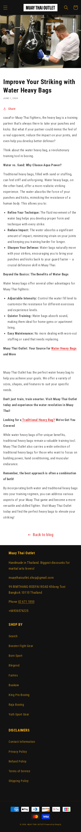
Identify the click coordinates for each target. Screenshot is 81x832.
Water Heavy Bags (64, 348)
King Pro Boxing (19, 695)
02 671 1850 (26, 602)
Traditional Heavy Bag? (38, 420)
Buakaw (14, 685)
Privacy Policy (18, 751)
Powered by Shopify (52, 824)
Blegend (14, 665)
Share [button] (12, 108)
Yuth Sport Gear (19, 714)
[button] (5, 7)
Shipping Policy (19, 781)
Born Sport (15, 655)
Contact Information (22, 741)
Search (13, 636)
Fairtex (13, 675)
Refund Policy (18, 761)
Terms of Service (19, 771)
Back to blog (43, 534)
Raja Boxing (16, 704)
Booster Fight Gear (21, 646)
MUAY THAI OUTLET (35, 824)
